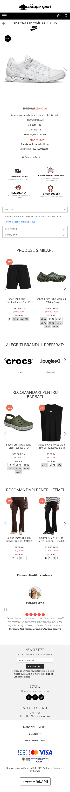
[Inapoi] (2, 23)
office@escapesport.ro (37, 716)
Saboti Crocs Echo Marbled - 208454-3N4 (51, 300)
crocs (19, 372)
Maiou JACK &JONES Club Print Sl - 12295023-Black (51, 446)
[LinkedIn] (35, 697)
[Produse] (4, 16)
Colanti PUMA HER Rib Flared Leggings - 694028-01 (51, 539)
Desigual (50, 372)
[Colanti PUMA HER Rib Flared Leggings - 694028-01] (51, 516)
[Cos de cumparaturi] (58, 16)
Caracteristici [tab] (11, 228)
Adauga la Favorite (33, 157)
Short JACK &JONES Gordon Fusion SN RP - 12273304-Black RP (19, 300)
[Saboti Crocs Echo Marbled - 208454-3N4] (51, 277)
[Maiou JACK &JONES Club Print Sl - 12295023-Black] (51, 422)
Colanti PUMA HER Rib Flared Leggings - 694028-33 (19, 539)
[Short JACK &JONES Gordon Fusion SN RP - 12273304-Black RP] (18, 277)
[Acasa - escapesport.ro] (35, 6)
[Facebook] (29, 697)
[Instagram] (41, 697)
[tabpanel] (35, 67)
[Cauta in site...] (66, 16)
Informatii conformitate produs (20, 221)
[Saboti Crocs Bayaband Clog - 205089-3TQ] (18, 422)
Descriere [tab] (9, 209)
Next (65, 70)
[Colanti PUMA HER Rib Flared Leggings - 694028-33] (18, 516)
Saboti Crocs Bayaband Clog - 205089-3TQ (18, 446)
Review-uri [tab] (11, 234)
